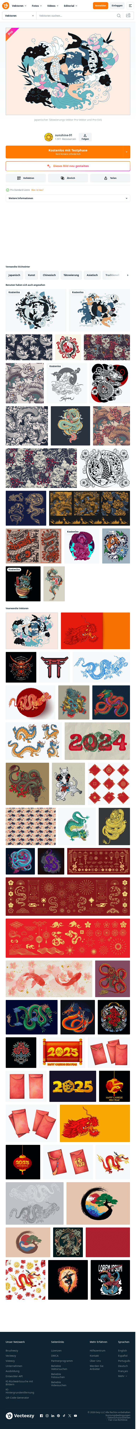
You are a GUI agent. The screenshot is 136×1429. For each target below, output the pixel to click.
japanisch (14, 273)
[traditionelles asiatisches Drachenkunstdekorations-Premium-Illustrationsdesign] (20, 859)
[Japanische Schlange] (33, 544)
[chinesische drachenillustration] (27, 782)
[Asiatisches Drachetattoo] (54, 581)
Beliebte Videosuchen (58, 1382)
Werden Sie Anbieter (96, 1365)
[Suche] (119, 15)
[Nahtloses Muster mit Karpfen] (29, 345)
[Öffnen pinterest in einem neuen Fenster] (58, 1415)
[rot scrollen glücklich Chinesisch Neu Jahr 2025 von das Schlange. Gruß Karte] (62, 1050)
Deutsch (120, 1364)
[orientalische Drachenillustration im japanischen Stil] (77, 1015)
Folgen (85, 138)
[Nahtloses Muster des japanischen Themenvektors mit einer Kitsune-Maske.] (107, 345)
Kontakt (94, 1354)
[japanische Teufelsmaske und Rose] (114, 1015)
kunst (31, 273)
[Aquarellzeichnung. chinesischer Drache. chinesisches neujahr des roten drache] (113, 1160)
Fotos (35, 5)
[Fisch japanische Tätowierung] (68, 345)
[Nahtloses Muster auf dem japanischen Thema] (25, 381)
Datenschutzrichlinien (116, 1419)
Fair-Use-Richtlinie (115, 1421)
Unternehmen (14, 1364)
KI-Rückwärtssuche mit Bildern (19, 1381)
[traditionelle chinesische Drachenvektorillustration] (111, 700)
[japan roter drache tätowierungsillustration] (112, 977)
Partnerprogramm (62, 1359)
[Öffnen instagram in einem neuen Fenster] (47, 1415)
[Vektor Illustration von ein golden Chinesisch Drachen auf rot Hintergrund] (30, 700)
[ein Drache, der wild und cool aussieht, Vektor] (70, 424)
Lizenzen (56, 1348)
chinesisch (49, 273)
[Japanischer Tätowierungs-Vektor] (32, 629)
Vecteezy (11, 1354)
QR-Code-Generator (17, 1396)
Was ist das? (37, 189)
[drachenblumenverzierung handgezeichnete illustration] (68, 1240)
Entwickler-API (14, 1374)
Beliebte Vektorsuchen (59, 1365)
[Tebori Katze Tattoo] (68, 782)
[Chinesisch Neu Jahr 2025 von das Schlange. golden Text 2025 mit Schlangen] (72, 1084)
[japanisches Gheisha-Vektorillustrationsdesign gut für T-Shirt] (81, 544)
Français (120, 1369)
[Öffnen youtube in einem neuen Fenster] (75, 1415)
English (119, 1348)
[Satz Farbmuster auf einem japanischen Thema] (89, 506)
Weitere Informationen (21, 196)
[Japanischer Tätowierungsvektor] (105, 466)
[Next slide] (122, 273)
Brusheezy (12, 1348)
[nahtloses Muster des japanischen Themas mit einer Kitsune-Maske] (41, 466)
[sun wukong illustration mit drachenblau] (110, 1278)
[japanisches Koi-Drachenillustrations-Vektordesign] (73, 700)
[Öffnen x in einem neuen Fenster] (69, 1415)
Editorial (69, 5)
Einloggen (117, 5)
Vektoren (17, 5)
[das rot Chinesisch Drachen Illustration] (21, 665)
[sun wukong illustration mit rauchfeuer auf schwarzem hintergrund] (68, 1278)
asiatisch (92, 273)
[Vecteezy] (5, 5)
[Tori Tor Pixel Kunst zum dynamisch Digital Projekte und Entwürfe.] (54, 665)
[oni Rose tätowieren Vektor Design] (21, 1050)
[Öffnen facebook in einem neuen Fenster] (41, 1415)
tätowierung (71, 273)
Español (120, 1354)
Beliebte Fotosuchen (58, 1374)
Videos (51, 5)
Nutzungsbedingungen (115, 1416)
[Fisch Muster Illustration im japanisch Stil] (31, 824)
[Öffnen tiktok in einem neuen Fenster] (64, 1415)
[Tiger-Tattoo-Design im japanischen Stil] (116, 544)
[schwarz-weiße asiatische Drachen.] (35, 1201)
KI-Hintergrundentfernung (20, 1389)
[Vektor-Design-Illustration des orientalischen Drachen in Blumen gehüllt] (51, 859)
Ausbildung (12, 1369)
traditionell (112, 273)
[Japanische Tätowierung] (36, 308)
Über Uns (95, 1359)
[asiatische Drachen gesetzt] (26, 506)
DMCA (54, 1354)
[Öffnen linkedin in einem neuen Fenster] (52, 1415)
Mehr (118, 1374)
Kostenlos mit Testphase (68, 152)
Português (121, 1359)
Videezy (10, 1359)
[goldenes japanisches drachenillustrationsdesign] (114, 824)
